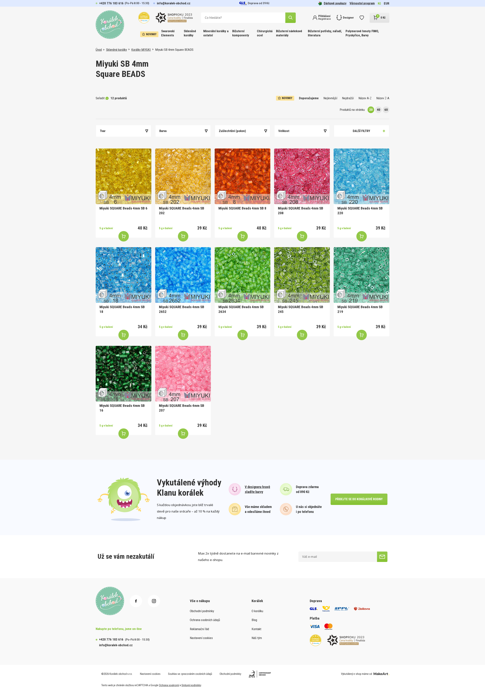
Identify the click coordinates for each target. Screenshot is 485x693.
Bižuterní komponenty (240, 33)
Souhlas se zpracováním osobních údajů (190, 674)
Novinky (151, 34)
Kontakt (256, 629)
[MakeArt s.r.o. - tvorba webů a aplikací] (381, 674)
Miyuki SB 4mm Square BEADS (174, 50)
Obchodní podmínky (202, 611)
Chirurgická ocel (264, 33)
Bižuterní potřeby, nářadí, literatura (325, 33)
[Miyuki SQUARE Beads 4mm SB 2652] (183, 275)
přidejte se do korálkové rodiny (359, 499)
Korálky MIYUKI (141, 50)
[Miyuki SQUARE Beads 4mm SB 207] (183, 374)
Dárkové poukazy (335, 3)
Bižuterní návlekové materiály (289, 33)
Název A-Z (365, 98)
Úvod (99, 50)
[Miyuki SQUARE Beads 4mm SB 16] (123, 374)
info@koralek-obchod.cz (173, 3)
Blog (254, 620)
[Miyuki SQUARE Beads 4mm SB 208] (302, 176)
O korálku (257, 611)
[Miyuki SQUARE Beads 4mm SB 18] (123, 275)
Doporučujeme (309, 98)
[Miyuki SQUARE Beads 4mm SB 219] (361, 275)
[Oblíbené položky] (362, 18)
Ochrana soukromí (169, 685)
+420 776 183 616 (111, 3)
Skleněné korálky (190, 33)
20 (371, 110)
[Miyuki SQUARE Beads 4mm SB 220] (361, 176)
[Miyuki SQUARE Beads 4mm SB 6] (123, 176)
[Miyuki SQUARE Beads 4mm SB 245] (302, 275)
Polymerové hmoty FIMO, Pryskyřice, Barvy (362, 33)
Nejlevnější (330, 98)
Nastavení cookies (201, 638)
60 (386, 110)
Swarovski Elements (167, 33)
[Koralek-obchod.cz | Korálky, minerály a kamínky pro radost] (110, 24)
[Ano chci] (382, 557)
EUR (386, 3)
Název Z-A (382, 98)
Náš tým (257, 638)
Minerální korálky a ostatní (215, 33)
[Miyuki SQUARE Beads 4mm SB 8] (242, 176)
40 (378, 110)
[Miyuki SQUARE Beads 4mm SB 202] (183, 176)
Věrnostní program (362, 3)
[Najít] (290, 18)
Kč (379, 3)
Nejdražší (348, 98)
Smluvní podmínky (191, 685)
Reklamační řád (199, 629)
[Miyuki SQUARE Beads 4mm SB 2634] (242, 275)
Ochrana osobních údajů (205, 620)
